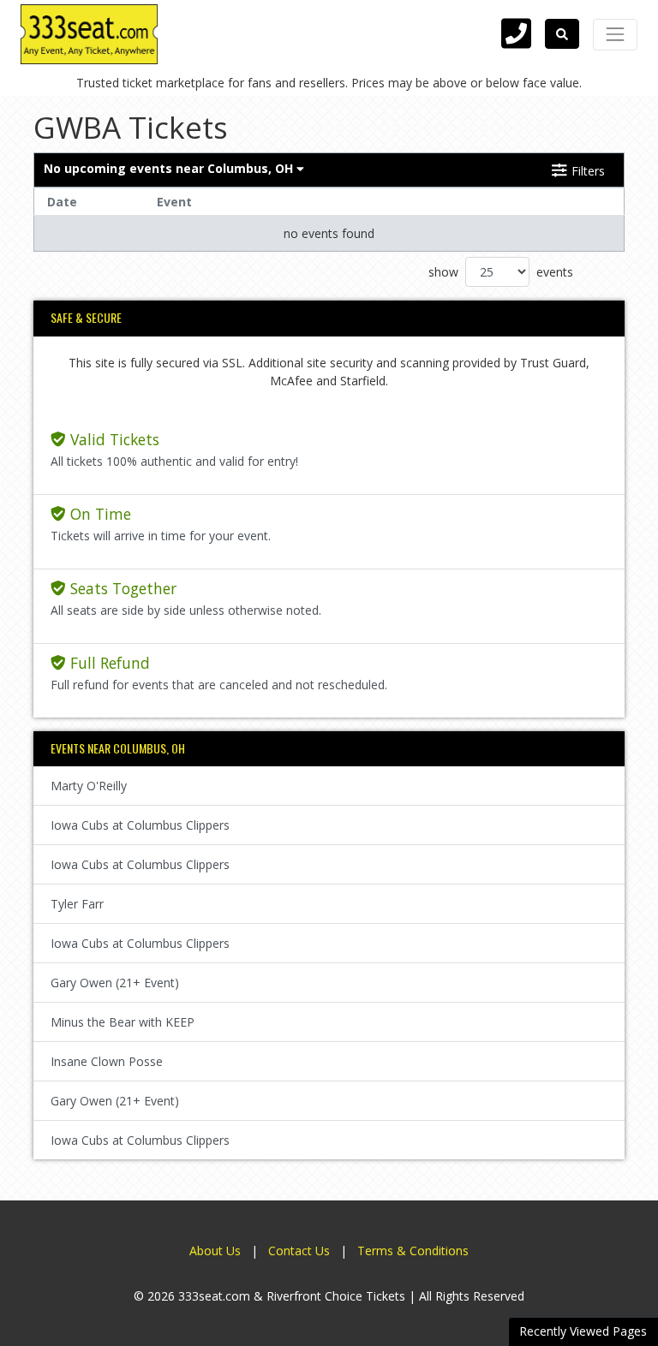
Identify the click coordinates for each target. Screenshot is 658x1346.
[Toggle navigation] (615, 34)
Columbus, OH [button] (170, 168)
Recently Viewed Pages (583, 1331)
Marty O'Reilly (89, 785)
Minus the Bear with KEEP (122, 1022)
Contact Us (299, 1250)
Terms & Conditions (413, 1250)
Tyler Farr (77, 904)
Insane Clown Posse (107, 1061)
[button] (562, 34)
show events (500, 272)
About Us (215, 1250)
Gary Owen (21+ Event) (115, 982)
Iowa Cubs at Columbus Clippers (140, 825)
